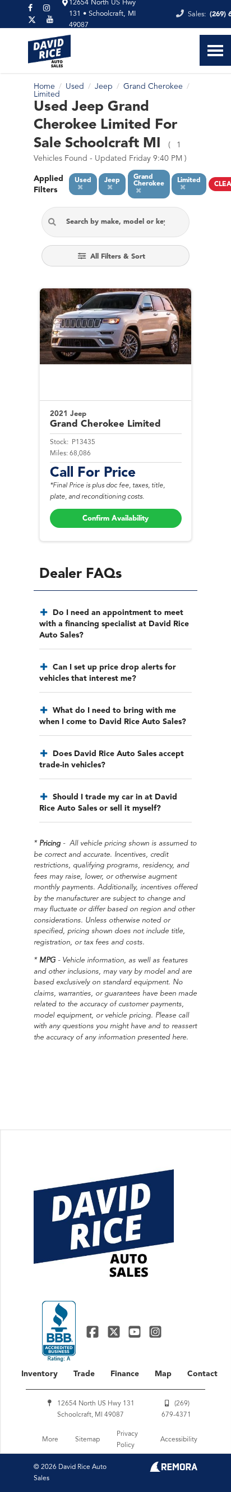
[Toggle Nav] (215, 50)
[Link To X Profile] (114, 1331)
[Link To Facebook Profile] (94, 1331)
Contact (202, 1374)
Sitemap (87, 1439)
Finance (124, 1374)
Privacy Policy (127, 1440)
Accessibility (178, 1439)
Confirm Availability (115, 518)
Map (163, 1374)
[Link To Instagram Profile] (155, 1331)
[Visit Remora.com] (173, 1469)
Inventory (39, 1374)
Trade (84, 1374)
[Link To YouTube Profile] (136, 1331)
